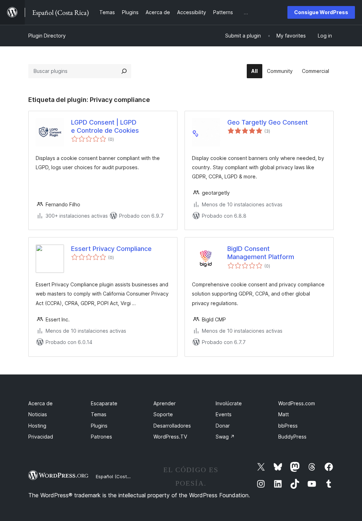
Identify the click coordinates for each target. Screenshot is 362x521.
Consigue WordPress (321, 12)
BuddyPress (292, 437)
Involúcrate (229, 403)
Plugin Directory (47, 36)
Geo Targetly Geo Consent (267, 122)
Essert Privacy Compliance (111, 248)
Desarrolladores (172, 426)
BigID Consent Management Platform (260, 252)
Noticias (37, 414)
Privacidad (40, 437)
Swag (225, 437)
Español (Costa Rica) (119, 476)
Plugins (99, 426)
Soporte (163, 414)
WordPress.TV (170, 437)
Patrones (101, 437)
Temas (98, 414)
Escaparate (104, 403)
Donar (223, 426)
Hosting (37, 426)
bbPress (288, 426)
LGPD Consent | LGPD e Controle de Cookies (105, 126)
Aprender (164, 403)
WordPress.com (296, 403)
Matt (283, 414)
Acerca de (40, 403)
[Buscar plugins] (124, 71)
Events (224, 414)
